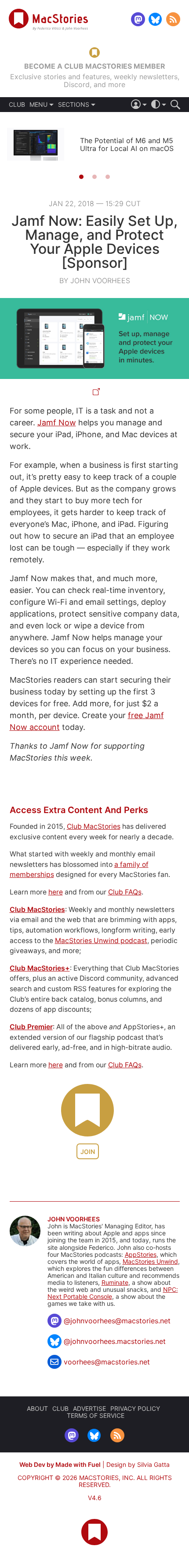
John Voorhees (73, 1219)
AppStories (140, 1254)
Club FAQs (125, 892)
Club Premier (31, 1027)
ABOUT (37, 1408)
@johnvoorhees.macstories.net (115, 1341)
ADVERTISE (89, 1408)
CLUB (17, 105)
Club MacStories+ (40, 968)
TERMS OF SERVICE (95, 1415)
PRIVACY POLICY (135, 1408)
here (55, 892)
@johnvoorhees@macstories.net (117, 1321)
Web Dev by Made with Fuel (60, 1464)
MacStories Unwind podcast (101, 940)
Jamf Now (56, 422)
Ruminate (115, 1282)
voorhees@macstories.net (107, 1362)
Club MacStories (93, 826)
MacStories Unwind (150, 1261)
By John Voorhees (94, 280)
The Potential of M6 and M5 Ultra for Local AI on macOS (127, 144)
